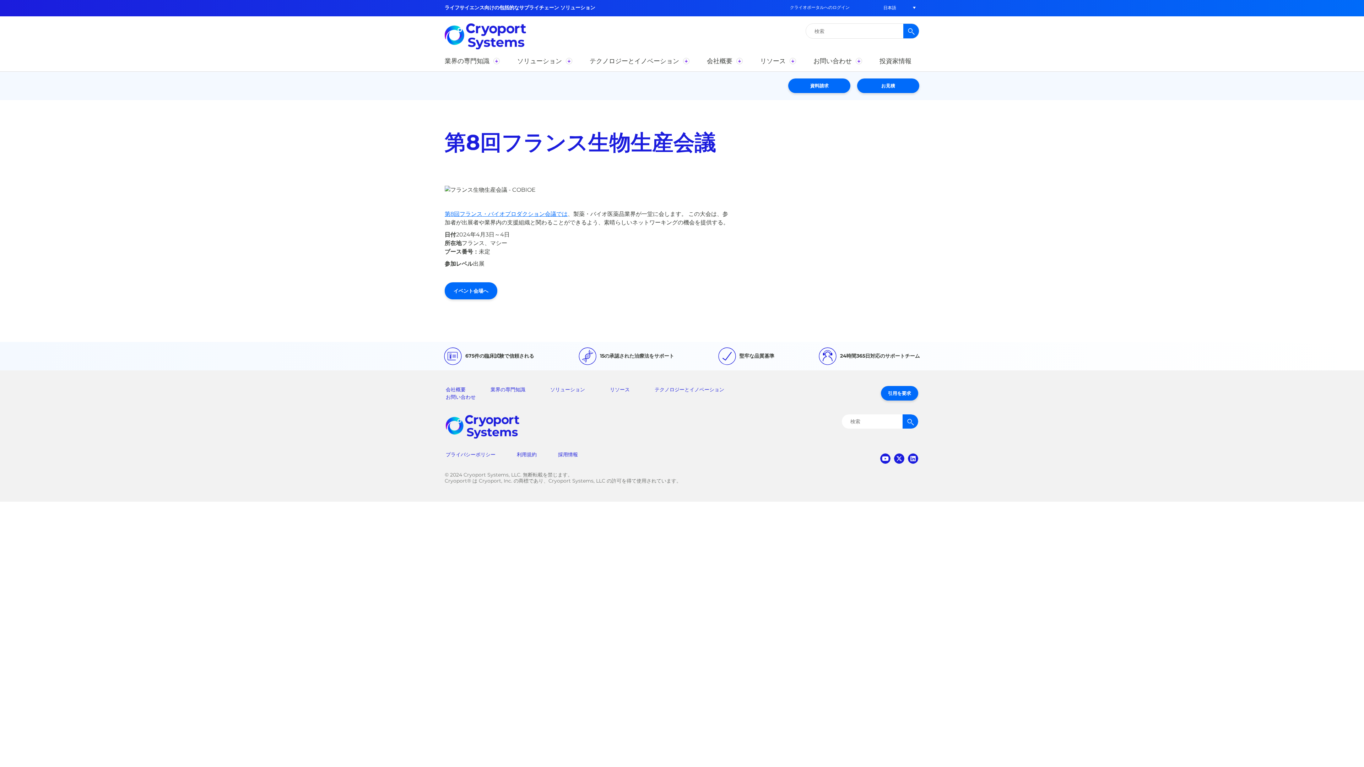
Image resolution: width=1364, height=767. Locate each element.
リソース (620, 389)
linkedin (913, 458)
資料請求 (819, 85)
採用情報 (568, 454)
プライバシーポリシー (471, 454)
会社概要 (456, 389)
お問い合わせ (461, 397)
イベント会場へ (471, 291)
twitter (899, 458)
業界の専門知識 (508, 389)
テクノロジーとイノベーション (689, 389)
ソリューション (567, 389)
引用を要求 (899, 393)
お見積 (888, 85)
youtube (885, 458)
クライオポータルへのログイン (820, 7)
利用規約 (527, 454)
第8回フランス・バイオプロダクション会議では (506, 214)
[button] (889, 7)
